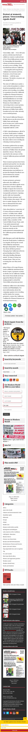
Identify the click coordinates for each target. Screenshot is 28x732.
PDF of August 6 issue (14, 614)
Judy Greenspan (10, 23)
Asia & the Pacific (7, 510)
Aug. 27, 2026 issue (14, 496)
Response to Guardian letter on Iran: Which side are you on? (16, 601)
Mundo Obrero (7, 536)
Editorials (5, 517)
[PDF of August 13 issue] (5, 612)
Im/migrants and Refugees (10, 529)
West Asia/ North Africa (9, 556)
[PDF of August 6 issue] (5, 617)
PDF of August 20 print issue (16, 604)
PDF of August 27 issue (15, 594)
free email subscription (10, 630)
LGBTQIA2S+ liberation (9, 534)
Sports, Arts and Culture (9, 546)
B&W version (14, 498)
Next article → (20, 316)
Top (4, 551)
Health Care (6, 524)
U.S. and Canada (7, 553)
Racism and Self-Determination (11, 541)
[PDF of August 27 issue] (5, 597)
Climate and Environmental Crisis (12, 512)
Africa (4, 507)
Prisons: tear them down (9, 539)
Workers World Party (8, 563)
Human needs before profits (10, 527)
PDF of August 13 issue (15, 609)
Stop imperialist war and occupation (13, 549)
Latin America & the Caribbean (11, 532)
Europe (5, 520)
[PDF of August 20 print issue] (5, 607)
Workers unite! (7, 561)
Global (4, 522)
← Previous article (9, 316)
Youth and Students (8, 566)
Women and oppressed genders (11, 558)
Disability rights (7, 515)
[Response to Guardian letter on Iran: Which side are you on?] (5, 602)
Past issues (14, 500)
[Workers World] (14, 5)
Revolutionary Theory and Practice (12, 544)
